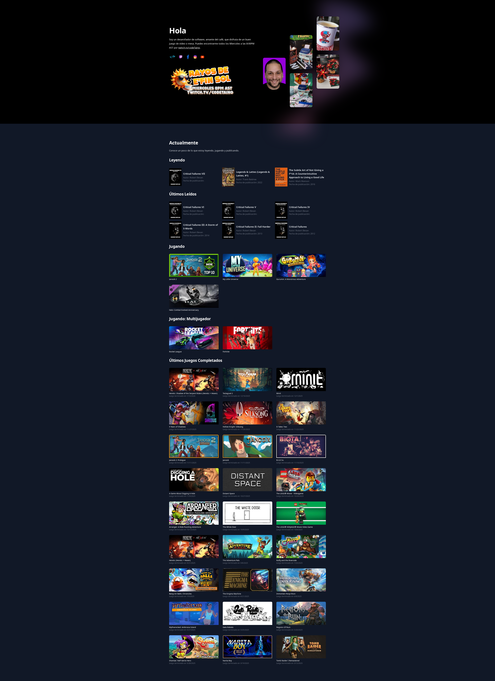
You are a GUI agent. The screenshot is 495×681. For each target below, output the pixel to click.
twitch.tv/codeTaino (189, 47)
